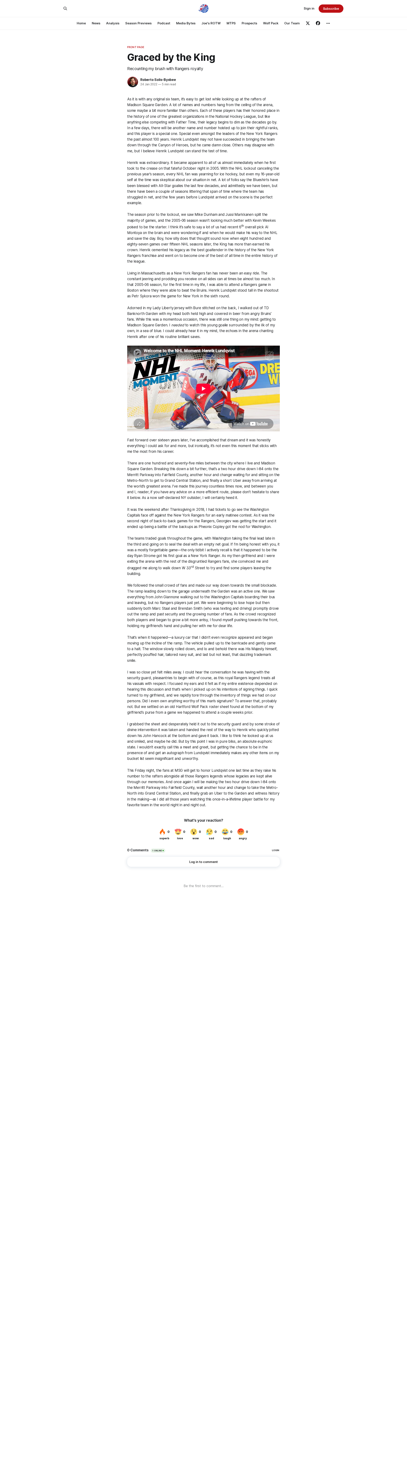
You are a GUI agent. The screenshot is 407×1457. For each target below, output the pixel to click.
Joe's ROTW (211, 23)
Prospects (249, 23)
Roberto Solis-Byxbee (158, 80)
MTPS (231, 23)
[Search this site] (65, 8)
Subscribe (331, 9)
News (96, 23)
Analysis (112, 23)
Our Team (292, 23)
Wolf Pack (270, 23)
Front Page (135, 47)
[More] (328, 23)
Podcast (164, 23)
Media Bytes (185, 23)
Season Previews (138, 23)
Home (81, 23)
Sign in (309, 8)
